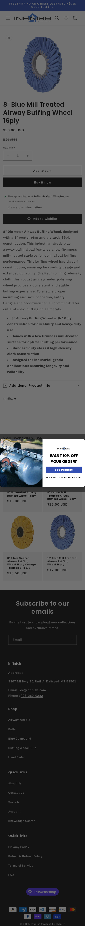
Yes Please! (64, 470)
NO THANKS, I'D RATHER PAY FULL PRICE (63, 477)
